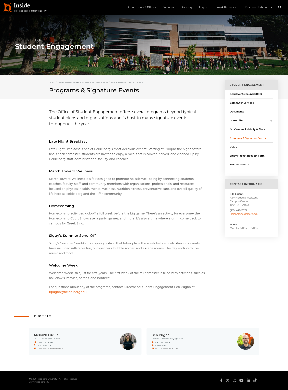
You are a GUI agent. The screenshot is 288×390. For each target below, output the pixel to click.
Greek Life (236, 120)
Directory (186, 7)
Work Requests (227, 7)
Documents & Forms (258, 7)
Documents (237, 111)
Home (52, 82)
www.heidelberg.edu (39, 382)
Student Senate (239, 164)
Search (280, 7)
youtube (241, 380)
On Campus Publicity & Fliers (247, 129)
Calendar (168, 7)
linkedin (248, 380)
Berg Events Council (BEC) (246, 94)
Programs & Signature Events (248, 138)
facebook (221, 380)
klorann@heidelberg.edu (244, 213)
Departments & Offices (141, 7)
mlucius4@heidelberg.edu (50, 348)
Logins (203, 7)
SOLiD (233, 146)
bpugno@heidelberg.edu (68, 292)
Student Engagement (247, 84)
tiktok (254, 380)
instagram (234, 380)
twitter (228, 380)
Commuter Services (242, 102)
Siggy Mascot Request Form (247, 155)
